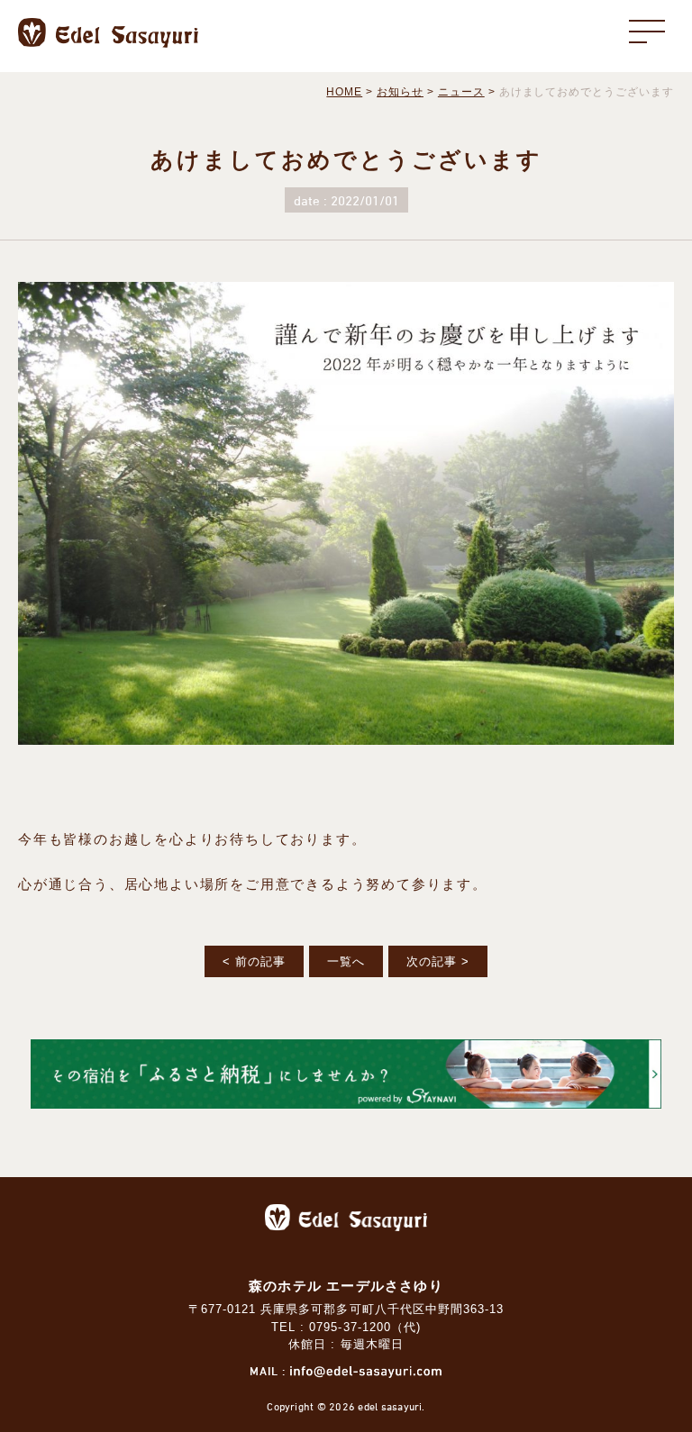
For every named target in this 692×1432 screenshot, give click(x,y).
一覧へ (346, 961)
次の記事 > (437, 961)
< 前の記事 (254, 961)
